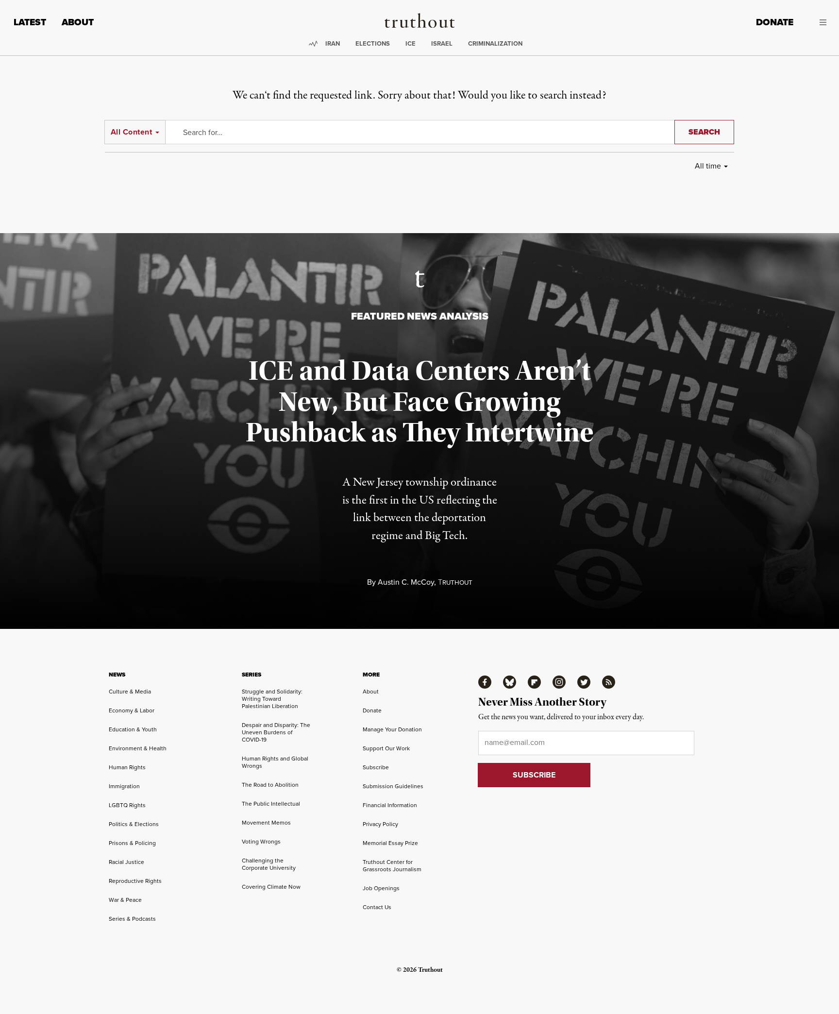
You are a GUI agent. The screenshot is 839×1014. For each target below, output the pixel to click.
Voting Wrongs (261, 841)
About (78, 22)
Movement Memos (266, 822)
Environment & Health (138, 748)
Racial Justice (126, 862)
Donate (774, 22)
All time (708, 165)
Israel (442, 43)
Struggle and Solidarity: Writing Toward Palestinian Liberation (272, 698)
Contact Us (377, 907)
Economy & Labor (131, 710)
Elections (372, 43)
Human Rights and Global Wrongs (275, 762)
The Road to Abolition (270, 784)
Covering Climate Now (271, 886)
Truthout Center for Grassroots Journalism (392, 865)
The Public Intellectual (271, 803)
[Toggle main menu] (817, 22)
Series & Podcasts (132, 918)
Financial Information (390, 805)
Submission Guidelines (393, 786)
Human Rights (127, 767)
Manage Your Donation (392, 729)
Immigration (124, 786)
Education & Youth (133, 729)
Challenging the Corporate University (269, 864)
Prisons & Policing (132, 843)
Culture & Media (130, 691)
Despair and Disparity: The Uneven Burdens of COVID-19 (276, 732)
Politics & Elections (134, 824)
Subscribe (376, 767)
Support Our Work (386, 748)
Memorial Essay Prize (390, 843)
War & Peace (125, 900)
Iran (332, 43)
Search (704, 131)
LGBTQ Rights (127, 805)
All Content (131, 131)
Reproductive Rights (135, 881)
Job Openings (381, 888)
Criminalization (495, 43)
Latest (30, 22)
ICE (410, 43)
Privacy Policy (380, 824)
